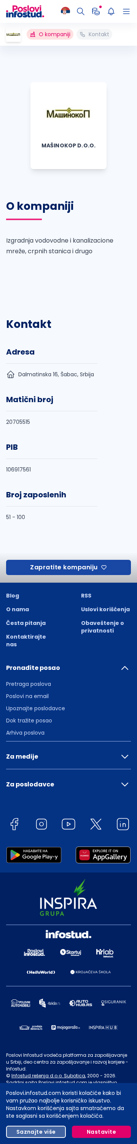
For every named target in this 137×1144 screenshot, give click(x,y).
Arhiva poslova (25, 733)
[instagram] (41, 825)
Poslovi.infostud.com (62, 1082)
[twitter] (96, 825)
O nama (17, 609)
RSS (86, 595)
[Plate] (96, 11)
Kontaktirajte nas (26, 640)
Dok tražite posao (29, 720)
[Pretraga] (80, 11)
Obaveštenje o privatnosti (102, 626)
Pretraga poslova (28, 684)
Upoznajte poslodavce (35, 708)
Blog (12, 595)
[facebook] (14, 825)
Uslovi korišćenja (105, 609)
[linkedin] (123, 825)
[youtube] (68, 825)
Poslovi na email (27, 696)
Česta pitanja (26, 623)
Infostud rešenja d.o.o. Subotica (48, 1075)
